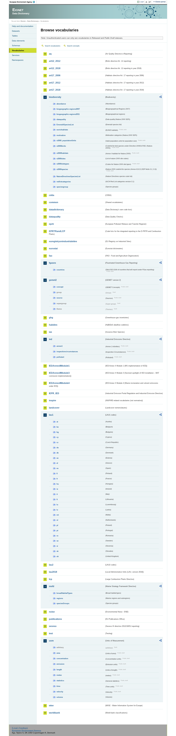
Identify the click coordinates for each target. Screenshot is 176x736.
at (57, 422)
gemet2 (53, 280)
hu (58, 484)
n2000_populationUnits (66, 140)
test (51, 633)
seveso (53, 626)
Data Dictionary (32, 21)
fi (57, 473)
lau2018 (53, 572)
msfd (51, 586)
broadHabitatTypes (64, 593)
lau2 (51, 565)
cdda (51, 195)
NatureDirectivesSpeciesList (68, 176)
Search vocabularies (52, 46)
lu (57, 505)
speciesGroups (63, 603)
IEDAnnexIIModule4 (59, 383)
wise (51, 705)
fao (50, 256)
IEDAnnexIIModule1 (59, 366)
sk (57, 551)
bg (58, 432)
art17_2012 (54, 83)
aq (50, 54)
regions (60, 598)
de (58, 448)
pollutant (60, 357)
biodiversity (55, 97)
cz (57, 442)
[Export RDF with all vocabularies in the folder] (160, 97)
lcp (50, 579)
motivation (61, 135)
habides (53, 325)
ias (50, 332)
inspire (52, 400)
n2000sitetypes (63, 164)
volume (60, 697)
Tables (15, 36)
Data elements (18, 41)
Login (142, 2)
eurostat (53, 248)
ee (57, 458)
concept (60, 287)
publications (55, 619)
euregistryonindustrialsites (63, 241)
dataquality (61, 119)
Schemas (16, 45)
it (57, 494)
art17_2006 (54, 75)
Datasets (16, 31)
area (58, 653)
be (58, 427)
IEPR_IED (54, 393)
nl (57, 520)
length (59, 670)
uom (51, 641)
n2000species (62, 169)
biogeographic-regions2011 (68, 114)
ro (57, 536)
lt (57, 499)
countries (60, 270)
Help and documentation (22, 26)
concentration (62, 658)
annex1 (60, 346)
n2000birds (61, 146)
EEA (23, 2)
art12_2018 (54, 68)
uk (58, 556)
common (53, 202)
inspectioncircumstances (67, 352)
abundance (61, 104)
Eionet (23, 21)
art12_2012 (54, 61)
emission (60, 664)
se (57, 541)
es (57, 468)
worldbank (54, 713)
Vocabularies (18, 50)
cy (57, 437)
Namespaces (17, 60)
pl (57, 525)
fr (57, 479)
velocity (60, 692)
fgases (52, 263)
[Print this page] (146, 2)
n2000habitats (62, 153)
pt (57, 530)
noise (52, 612)
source (59, 298)
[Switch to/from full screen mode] (150, 2)
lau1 (51, 415)
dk (58, 453)
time (58, 686)
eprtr (51, 224)
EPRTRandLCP (57, 231)
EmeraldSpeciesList (65, 125)
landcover (54, 408)
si (57, 546)
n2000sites (61, 159)
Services (15, 55)
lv (57, 510)
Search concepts (73, 46)
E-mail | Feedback (20, 728)
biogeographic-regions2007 (68, 109)
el (57, 463)
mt (58, 515)
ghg (51, 317)
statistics (60, 681)
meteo (59, 675)
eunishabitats (62, 130)
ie (57, 489)
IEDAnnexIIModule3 (59, 373)
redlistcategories (64, 182)
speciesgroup (62, 187)
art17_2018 (54, 90)
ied (50, 339)
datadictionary (56, 209)
